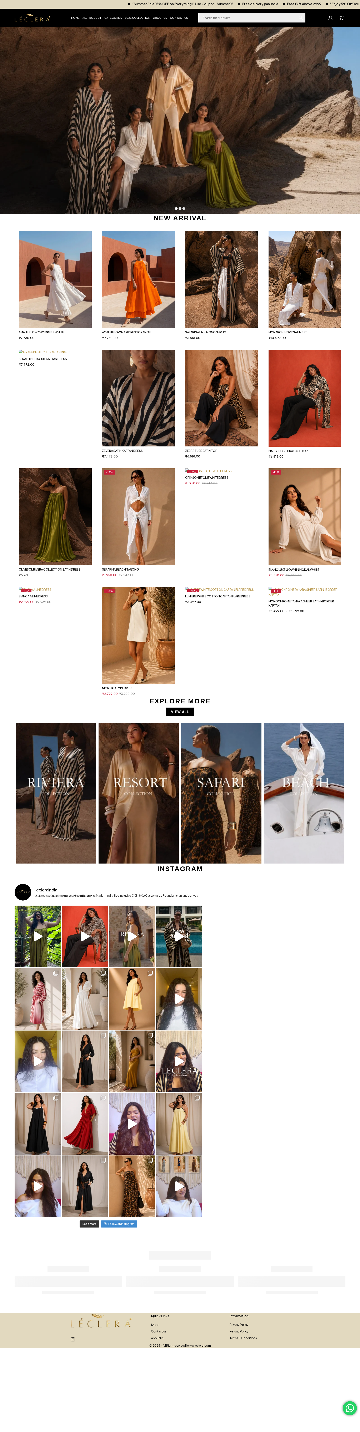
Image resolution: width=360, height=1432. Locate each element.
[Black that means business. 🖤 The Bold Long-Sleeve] (85, 1186)
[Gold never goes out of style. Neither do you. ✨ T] (132, 1061)
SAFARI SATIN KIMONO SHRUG (205, 332)
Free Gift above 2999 (172, 4)
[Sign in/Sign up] (330, 18)
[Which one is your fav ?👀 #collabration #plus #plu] (85, 1061)
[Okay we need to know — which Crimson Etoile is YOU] (132, 999)
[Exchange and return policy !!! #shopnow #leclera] (38, 1061)
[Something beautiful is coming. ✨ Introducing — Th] (132, 936)
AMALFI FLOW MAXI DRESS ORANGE (126, 332)
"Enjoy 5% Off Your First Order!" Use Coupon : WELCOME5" (245, 4)
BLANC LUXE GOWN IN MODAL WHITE (294, 569)
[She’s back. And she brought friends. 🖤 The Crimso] (179, 999)
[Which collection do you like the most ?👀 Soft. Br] (179, 1186)
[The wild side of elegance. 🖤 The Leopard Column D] (132, 1186)
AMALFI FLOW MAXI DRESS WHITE (41, 332)
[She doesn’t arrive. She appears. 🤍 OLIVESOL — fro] (38, 936)
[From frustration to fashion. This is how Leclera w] (132, 1124)
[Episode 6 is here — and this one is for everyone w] (179, 1061)
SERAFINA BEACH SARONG (120, 569)
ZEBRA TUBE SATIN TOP (201, 450)
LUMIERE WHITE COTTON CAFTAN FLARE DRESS (217, 596)
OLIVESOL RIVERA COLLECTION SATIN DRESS (49, 569)
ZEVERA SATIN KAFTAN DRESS (122, 450)
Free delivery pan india (128, 4)
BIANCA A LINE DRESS (33, 596)
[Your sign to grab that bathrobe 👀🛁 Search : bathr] (38, 999)
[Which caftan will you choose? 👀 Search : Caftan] (85, 999)
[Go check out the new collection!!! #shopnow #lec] (85, 936)
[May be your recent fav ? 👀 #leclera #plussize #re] (85, 1124)
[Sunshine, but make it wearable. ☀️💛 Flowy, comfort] (179, 1124)
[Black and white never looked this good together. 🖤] (38, 1124)
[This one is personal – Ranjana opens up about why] (38, 1186)
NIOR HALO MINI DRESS (117, 688)
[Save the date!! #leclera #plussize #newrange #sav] (179, 936)
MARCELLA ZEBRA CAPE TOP (288, 451)
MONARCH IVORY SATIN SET (288, 332)
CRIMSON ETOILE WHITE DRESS (206, 477)
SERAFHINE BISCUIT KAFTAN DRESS (43, 359)
